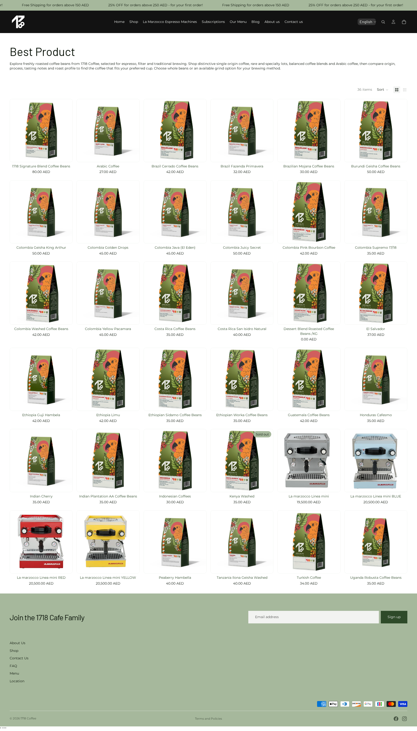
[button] (383, 89)
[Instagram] (404, 719)
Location (17, 681)
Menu (14, 673)
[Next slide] (333, 130)
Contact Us (19, 658)
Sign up (394, 617)
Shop (14, 650)
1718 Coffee (28, 718)
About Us (17, 643)
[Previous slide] (285, 130)
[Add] (332, 317)
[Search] (383, 21)
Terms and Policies (208, 718)
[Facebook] (396, 719)
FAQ (13, 666)
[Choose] (65, 154)
